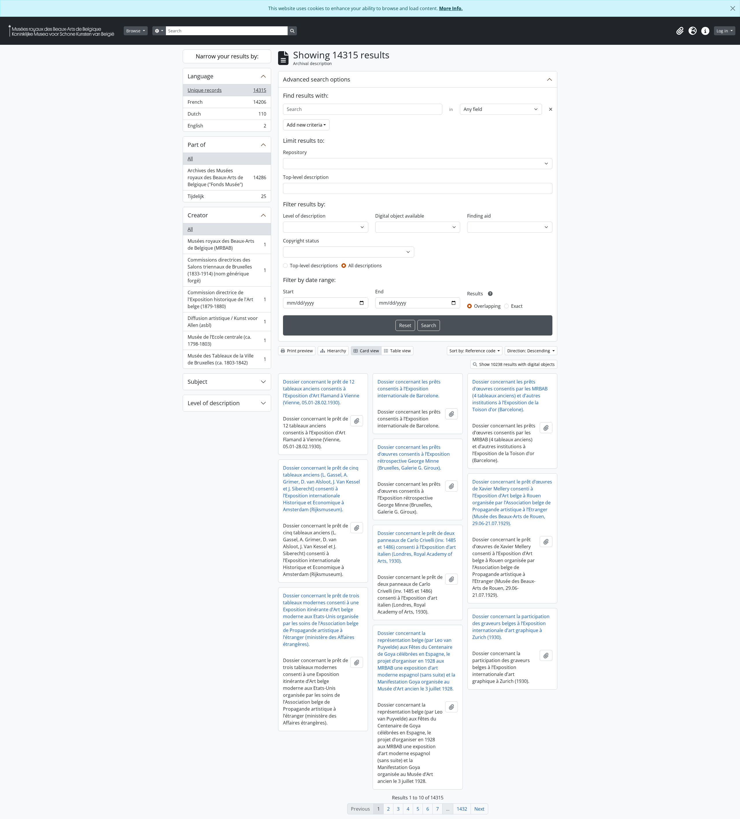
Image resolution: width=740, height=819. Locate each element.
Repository (295, 152)
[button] (680, 31)
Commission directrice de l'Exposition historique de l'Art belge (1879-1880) (226, 299)
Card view (369, 350)
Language (200, 76)
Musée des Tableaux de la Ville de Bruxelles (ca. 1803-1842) (226, 359)
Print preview (299, 350)
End (379, 291)
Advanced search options (316, 79)
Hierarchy (336, 350)
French (226, 103)
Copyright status (301, 241)
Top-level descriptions (314, 265)
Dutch (226, 115)
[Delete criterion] (550, 109)
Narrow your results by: (227, 56)
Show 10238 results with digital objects (516, 364)
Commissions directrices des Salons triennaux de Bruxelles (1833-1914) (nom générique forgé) (226, 270)
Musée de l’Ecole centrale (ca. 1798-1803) (226, 340)
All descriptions (365, 265)
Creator (198, 215)
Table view (400, 350)
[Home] (63, 30)
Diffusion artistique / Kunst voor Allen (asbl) (226, 321)
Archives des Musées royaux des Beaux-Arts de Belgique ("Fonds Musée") (226, 177)
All (190, 158)
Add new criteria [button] (304, 125)
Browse (134, 31)
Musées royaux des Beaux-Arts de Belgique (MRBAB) (226, 244)
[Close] (733, 8)
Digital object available (399, 216)
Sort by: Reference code (473, 350)
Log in (723, 31)
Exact (517, 306)
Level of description (214, 403)
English (226, 127)
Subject (197, 382)
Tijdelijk (226, 197)
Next (479, 809)
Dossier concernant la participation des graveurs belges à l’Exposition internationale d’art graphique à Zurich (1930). (511, 626)
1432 (462, 809)
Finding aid (479, 216)
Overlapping (487, 306)
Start (288, 291)
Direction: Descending (529, 350)
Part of (197, 145)
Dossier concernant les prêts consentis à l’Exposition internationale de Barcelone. (409, 389)
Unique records (226, 91)
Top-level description (306, 177)
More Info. (451, 8)
